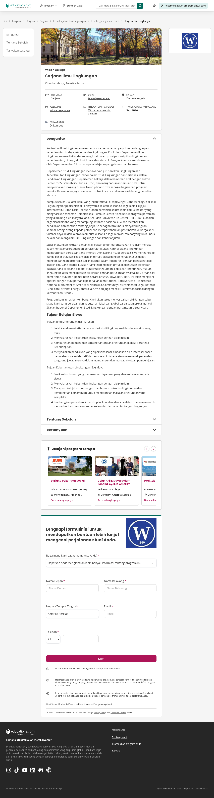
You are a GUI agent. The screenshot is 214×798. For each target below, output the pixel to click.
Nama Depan (55, 581)
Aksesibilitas (201, 788)
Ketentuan (83, 704)
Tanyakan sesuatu (18, 50)
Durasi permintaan (99, 98)
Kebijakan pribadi (185, 788)
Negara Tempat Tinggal (62, 606)
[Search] (140, 6)
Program (49, 5)
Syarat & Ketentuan (166, 788)
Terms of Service (118, 712)
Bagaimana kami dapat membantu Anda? (73, 555)
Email (108, 606)
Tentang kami (119, 737)
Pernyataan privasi (102, 704)
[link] (138, 21)
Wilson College (55, 70)
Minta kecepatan (60, 110)
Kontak (116, 750)
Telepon (52, 632)
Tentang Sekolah (17, 42)
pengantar (13, 34)
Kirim (101, 658)
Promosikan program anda (126, 743)
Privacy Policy (100, 712)
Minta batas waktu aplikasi (99, 112)
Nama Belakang (115, 581)
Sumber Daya (75, 5)
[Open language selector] (154, 6)
